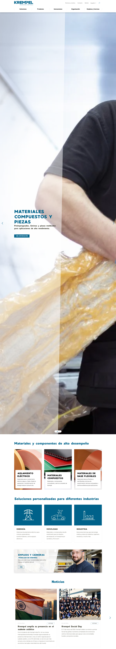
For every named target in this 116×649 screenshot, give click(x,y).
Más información (22, 233)
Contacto (80, 3)
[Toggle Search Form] (99, 3)
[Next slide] (114, 223)
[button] (57, 431)
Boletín (87, 3)
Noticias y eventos (70, 3)
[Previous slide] (2, 223)
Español (93, 3)
